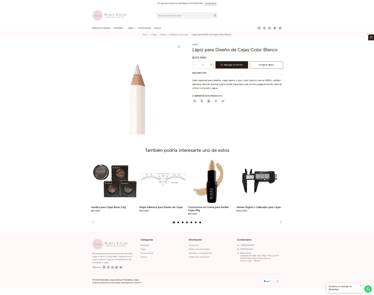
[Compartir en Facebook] (194, 101)
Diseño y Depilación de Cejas (174, 35)
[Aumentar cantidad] (211, 64)
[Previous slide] (93, 222)
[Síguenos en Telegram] (280, 28)
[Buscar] (214, 15)
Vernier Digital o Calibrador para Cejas (258, 207)
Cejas (154, 35)
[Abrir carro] (371, 37)
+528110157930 (247, 245)
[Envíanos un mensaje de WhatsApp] (368, 289)
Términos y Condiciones (200, 253)
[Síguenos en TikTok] (274, 28)
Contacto (193, 245)
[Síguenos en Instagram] (259, 28)
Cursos (144, 257)
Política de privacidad (199, 249)
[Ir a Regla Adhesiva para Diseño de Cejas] (163, 180)
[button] (174, 222)
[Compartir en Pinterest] (215, 101)
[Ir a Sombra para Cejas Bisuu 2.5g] (114, 180)
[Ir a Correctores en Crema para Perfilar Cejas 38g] (211, 180)
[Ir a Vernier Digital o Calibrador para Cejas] (259, 180)
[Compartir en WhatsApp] (208, 101)
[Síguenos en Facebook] (264, 28)
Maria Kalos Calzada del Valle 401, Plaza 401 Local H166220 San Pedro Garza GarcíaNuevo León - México (259, 257)
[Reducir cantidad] (194, 64)
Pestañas (145, 245)
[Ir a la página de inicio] (109, 15)
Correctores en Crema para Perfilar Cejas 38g (208, 209)
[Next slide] (280, 222)
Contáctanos (211, 3)
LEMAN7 (137, 282)
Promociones (147, 253)
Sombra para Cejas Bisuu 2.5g (108, 207)
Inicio (145, 35)
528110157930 (246, 249)
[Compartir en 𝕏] (201, 101)
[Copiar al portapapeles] (223, 101)
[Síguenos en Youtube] (269, 28)
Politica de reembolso (199, 257)
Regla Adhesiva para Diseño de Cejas (161, 207)
